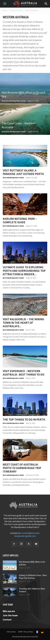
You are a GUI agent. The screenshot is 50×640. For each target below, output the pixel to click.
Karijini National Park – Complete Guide (20, 220)
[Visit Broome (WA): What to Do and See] (25, 94)
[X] (29, 544)
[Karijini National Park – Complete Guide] (25, 204)
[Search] (46, 4)
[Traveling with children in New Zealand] (10, 592)
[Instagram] (21, 544)
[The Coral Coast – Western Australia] (25, 126)
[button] (4, 4)
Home (5, 10)
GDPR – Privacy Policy (25, 632)
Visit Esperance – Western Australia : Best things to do (23, 372)
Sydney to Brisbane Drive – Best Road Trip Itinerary (33, 576)
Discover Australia (16, 10)
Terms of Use (11, 632)
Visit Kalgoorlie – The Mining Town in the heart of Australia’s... (23, 322)
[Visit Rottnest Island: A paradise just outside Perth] (25, 156)
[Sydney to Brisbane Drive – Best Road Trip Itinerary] (10, 579)
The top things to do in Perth (24, 419)
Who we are (9, 611)
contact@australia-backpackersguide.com (27, 534)
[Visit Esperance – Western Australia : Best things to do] (25, 357)
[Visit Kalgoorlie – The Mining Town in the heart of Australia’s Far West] (25, 305)
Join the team (10, 615)
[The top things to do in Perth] (25, 405)
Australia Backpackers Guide (14, 101)
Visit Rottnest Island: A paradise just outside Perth (23, 172)
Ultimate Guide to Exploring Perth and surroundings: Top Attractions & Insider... (24, 270)
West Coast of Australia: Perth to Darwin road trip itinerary (22, 468)
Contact (7, 619)
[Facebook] (14, 544)
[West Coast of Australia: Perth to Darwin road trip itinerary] (25, 450)
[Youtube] (36, 544)
